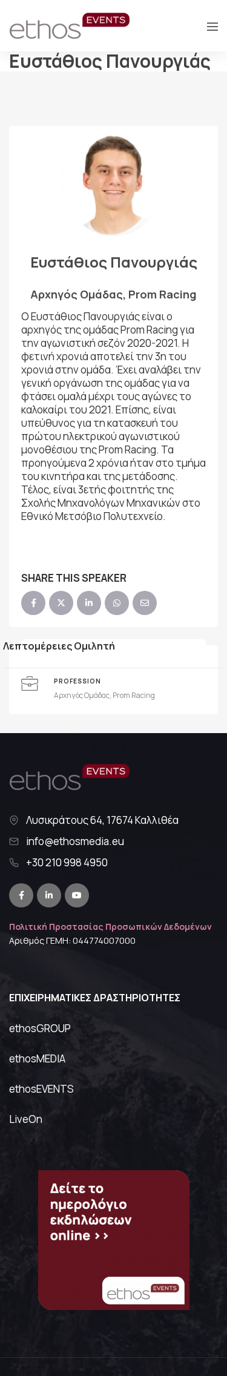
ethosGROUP (40, 1028)
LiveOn (25, 1119)
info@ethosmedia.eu (75, 841)
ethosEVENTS (41, 1089)
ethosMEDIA (37, 1058)
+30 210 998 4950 (67, 862)
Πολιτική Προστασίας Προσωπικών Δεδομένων (110, 926)
